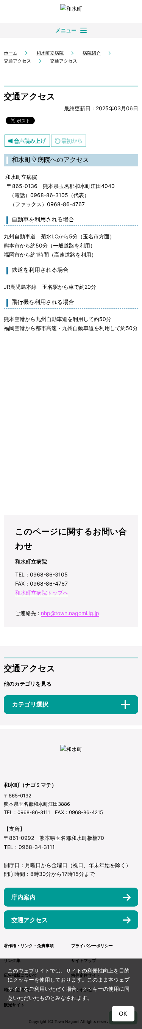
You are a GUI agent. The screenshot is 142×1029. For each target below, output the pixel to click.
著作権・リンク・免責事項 (29, 945)
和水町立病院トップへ (41, 592)
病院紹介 (92, 53)
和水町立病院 (50, 53)
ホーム (10, 53)
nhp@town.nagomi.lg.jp (70, 613)
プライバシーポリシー (92, 945)
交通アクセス (17, 61)
